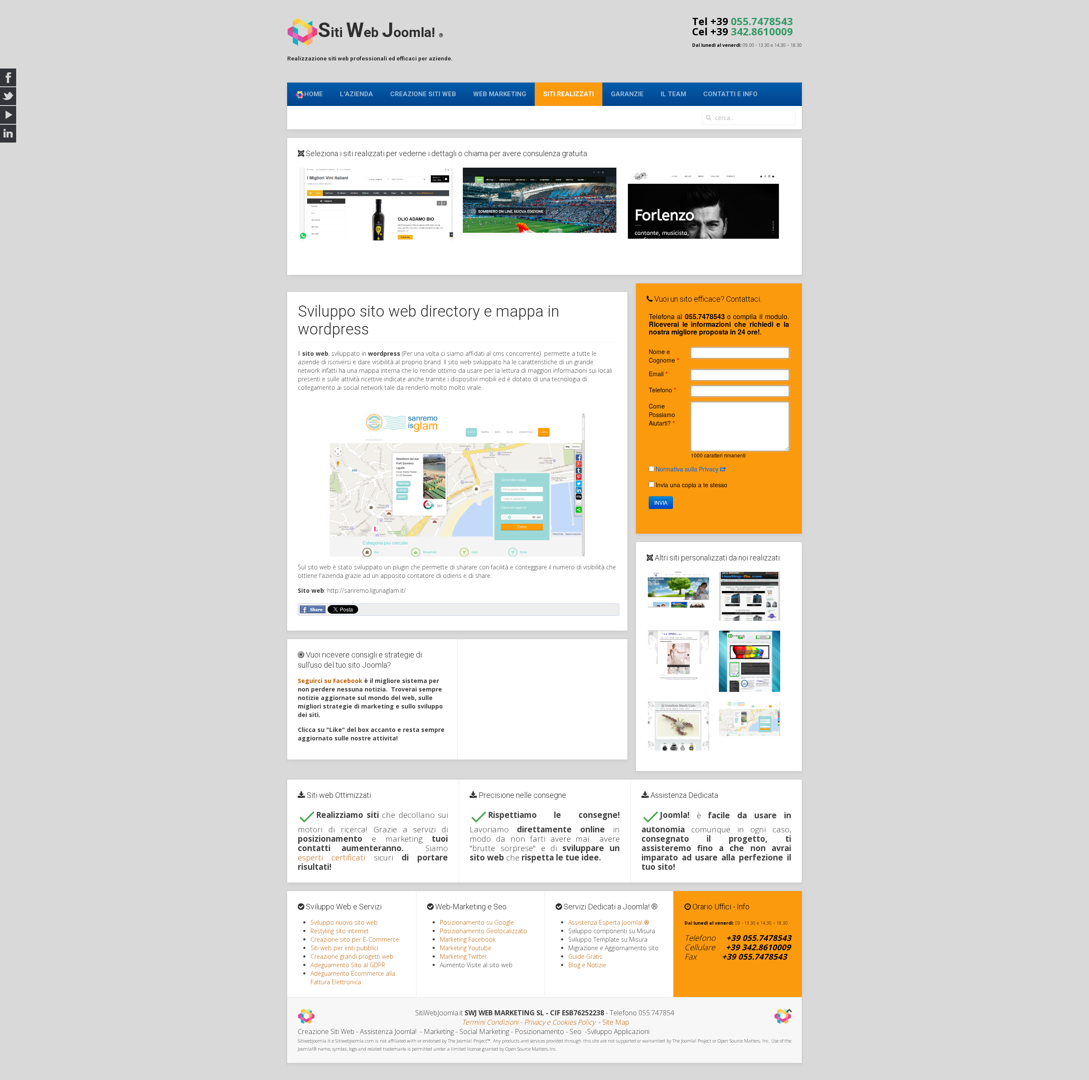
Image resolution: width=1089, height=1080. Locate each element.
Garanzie (627, 94)
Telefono (662, 390)
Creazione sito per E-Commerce (355, 939)
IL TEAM (673, 94)
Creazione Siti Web (423, 94)
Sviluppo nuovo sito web (344, 922)
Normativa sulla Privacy (688, 469)
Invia (660, 502)
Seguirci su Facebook (330, 681)
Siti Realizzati (568, 94)
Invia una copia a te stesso (691, 484)
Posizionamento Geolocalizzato (483, 931)
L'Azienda (356, 94)
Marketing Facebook (468, 939)
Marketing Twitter (463, 956)
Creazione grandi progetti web (352, 956)
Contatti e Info (730, 94)
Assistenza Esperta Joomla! (608, 922)
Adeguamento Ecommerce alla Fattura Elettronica (353, 977)
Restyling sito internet (340, 931)
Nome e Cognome (664, 355)
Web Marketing (499, 94)
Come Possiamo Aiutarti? (662, 414)
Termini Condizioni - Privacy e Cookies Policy (528, 1022)
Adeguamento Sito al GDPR (348, 965)
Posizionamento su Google (477, 922)
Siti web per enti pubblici (344, 948)
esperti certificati (331, 857)
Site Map (615, 1022)
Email (658, 373)
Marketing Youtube (465, 948)
